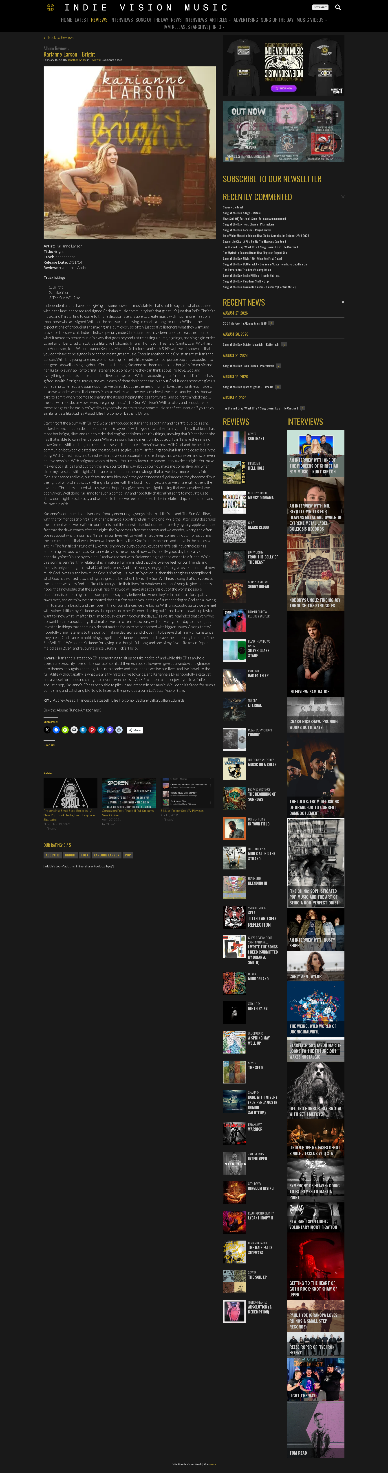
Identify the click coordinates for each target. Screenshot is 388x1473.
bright (70, 855)
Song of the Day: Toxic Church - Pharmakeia (248, 224)
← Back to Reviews (59, 37)
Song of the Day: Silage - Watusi (241, 212)
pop (128, 855)
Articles (219, 19)
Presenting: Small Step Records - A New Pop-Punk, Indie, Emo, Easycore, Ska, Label (69, 815)
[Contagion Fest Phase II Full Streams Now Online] (129, 793)
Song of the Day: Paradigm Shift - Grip (246, 281)
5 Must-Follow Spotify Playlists (182, 810)
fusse (212, 1464)
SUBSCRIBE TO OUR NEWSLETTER (272, 178)
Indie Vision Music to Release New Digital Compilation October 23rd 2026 (266, 235)
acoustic (53, 855)
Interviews (121, 19)
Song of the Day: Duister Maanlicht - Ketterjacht (251, 344)
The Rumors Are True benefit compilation (247, 269)
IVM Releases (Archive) (186, 26)
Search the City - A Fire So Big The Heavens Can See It (254, 241)
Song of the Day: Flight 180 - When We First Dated (252, 258)
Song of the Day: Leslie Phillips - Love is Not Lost (251, 275)
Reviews (99, 19)
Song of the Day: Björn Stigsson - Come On (248, 386)
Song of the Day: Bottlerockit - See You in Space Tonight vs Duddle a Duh (265, 264)
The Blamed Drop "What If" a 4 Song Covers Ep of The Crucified (260, 247)
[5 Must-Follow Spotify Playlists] (187, 793)
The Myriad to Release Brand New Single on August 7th (255, 252)
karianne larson (106, 855)
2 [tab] (232, 159)
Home (66, 19)
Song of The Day (277, 19)
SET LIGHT (320, 7)
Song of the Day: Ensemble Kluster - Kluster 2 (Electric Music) (259, 287)
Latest (81, 19)
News (176, 19)
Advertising (246, 19)
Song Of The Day (152, 19)
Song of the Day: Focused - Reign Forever (247, 230)
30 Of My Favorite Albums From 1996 (245, 323)
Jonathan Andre (77, 59)
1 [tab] (227, 159)
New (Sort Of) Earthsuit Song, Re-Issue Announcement (254, 218)
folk (84, 855)
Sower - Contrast (233, 207)
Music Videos (310, 19)
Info (217, 26)
